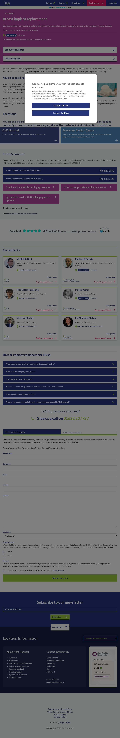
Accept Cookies (60, 105)
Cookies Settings (61, 113)
